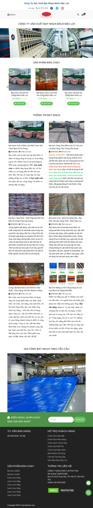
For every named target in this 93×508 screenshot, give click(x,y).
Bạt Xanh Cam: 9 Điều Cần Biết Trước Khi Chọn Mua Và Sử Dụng (26, 147)
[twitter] (57, 8)
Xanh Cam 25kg (13, 478)
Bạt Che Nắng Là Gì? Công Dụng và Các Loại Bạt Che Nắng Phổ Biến (65, 289)
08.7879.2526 (43, 8)
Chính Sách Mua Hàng (57, 439)
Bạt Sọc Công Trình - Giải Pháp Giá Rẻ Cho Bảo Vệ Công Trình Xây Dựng (26, 219)
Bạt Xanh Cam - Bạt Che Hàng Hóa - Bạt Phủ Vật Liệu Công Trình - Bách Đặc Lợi (65, 219)
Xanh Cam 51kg (13, 495)
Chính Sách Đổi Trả (56, 446)
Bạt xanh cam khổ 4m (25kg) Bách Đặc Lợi (73, 94)
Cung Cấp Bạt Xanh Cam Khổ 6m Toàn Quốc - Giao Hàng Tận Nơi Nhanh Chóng (25, 289)
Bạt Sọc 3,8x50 (13, 471)
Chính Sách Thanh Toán (57, 443)
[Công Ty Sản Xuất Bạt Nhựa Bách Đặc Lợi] (46, 14)
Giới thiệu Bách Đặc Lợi (57, 460)
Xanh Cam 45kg (13, 492)
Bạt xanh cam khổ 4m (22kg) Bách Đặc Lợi (19, 94)
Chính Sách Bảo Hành (57, 450)
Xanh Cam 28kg (13, 481)
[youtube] (62, 8)
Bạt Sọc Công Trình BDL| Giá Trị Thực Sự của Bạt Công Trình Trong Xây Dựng (66, 147)
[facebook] (52, 8)
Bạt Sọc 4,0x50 (13, 474)
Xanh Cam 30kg (13, 485)
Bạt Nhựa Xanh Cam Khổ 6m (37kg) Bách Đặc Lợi (46, 94)
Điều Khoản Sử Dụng (56, 453)
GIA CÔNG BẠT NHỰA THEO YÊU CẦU (46, 348)
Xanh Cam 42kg (13, 488)
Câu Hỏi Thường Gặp (56, 457)
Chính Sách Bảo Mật (56, 436)
